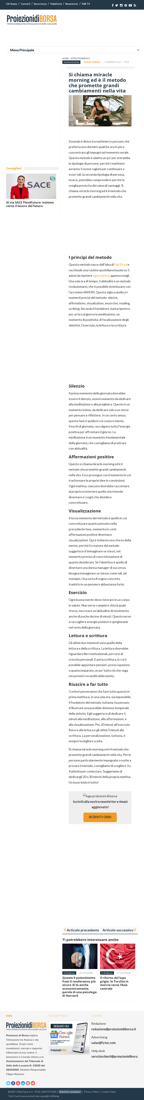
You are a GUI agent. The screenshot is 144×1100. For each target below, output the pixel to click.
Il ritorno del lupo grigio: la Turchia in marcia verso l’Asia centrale (114, 983)
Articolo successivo (118, 930)
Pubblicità (56, 3)
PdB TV (86, 3)
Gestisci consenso (70, 1091)
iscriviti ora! (100, 817)
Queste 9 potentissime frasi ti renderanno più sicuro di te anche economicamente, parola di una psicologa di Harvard (79, 987)
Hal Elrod (120, 264)
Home (65, 58)
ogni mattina (101, 275)
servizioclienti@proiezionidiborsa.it (116, 1056)
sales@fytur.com (103, 1043)
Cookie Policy (108, 1091)
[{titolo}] (112, 5)
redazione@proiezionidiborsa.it (113, 1029)
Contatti (25, 3)
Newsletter (71, 3)
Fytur (56, 1096)
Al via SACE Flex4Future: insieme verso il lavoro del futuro (30, 204)
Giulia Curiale (92, 62)
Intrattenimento (80, 58)
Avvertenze (40, 3)
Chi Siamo (11, 3)
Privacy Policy (91, 1091)
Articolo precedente (83, 930)
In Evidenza (69, 972)
